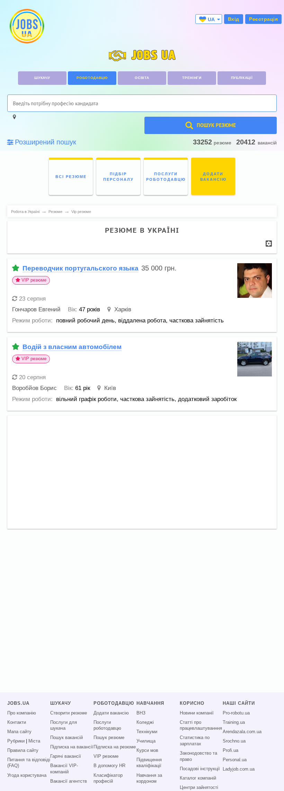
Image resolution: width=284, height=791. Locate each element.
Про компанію (21, 713)
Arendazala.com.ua (242, 731)
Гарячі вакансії (65, 756)
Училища (146, 741)
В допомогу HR (109, 765)
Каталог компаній (198, 778)
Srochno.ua (234, 741)
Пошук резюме (109, 737)
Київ (110, 388)
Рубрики (16, 741)
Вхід (233, 19)
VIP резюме (106, 756)
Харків (122, 309)
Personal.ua (235, 759)
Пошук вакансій (66, 737)
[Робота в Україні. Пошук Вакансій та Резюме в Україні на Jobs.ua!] (26, 26)
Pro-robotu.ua (236, 713)
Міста (34, 741)
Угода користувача (26, 775)
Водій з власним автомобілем (72, 346)
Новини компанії (197, 713)
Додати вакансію (111, 713)
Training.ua (234, 722)
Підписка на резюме (115, 747)
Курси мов (147, 750)
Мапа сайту (19, 731)
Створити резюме (68, 713)
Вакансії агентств (68, 781)
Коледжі (145, 722)
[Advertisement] (142, 468)
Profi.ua (230, 750)
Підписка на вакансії (71, 747)
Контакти (16, 722)
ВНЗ (140, 713)
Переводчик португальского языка (81, 268)
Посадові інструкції (200, 768)
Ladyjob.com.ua (239, 769)
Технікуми (146, 731)
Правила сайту (22, 750)
